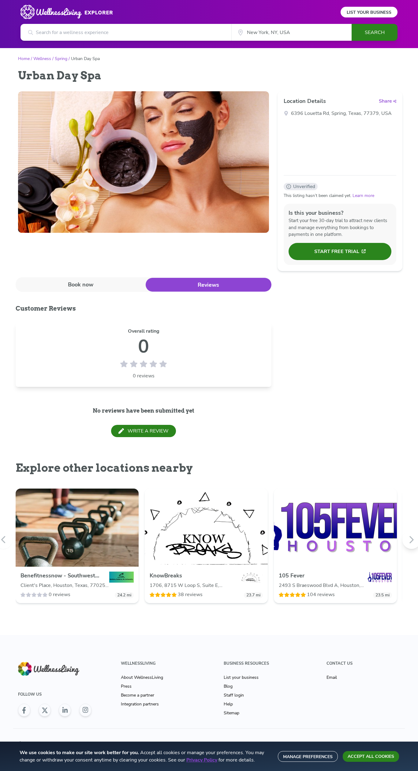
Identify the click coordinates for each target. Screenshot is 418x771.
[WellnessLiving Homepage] (54, 669)
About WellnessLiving (142, 677)
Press (126, 686)
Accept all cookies (371, 756)
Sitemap (231, 713)
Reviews (208, 285)
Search (375, 32)
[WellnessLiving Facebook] (24, 710)
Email (332, 677)
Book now (80, 284)
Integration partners (140, 704)
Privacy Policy (201, 760)
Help (228, 704)
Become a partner (137, 695)
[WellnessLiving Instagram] (85, 710)
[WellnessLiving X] (45, 710)
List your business (241, 677)
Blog (228, 686)
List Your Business (369, 12)
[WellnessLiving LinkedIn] (65, 710)
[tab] (81, 284)
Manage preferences (308, 757)
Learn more (363, 195)
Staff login (234, 695)
